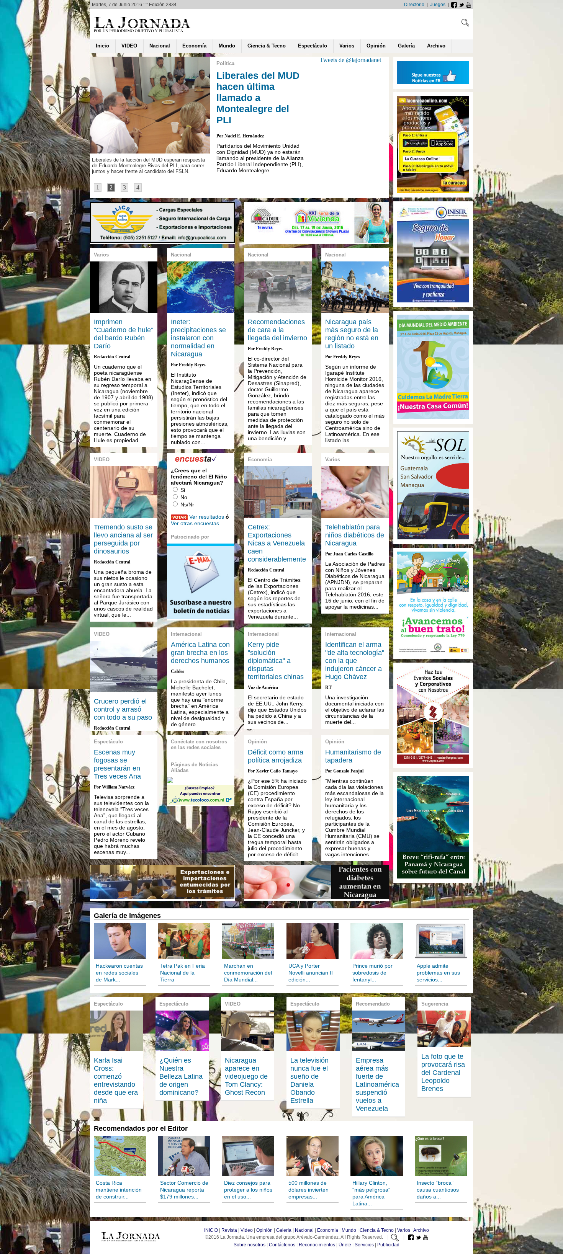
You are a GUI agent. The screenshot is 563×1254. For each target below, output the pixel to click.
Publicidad (388, 1244)
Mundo (349, 1230)
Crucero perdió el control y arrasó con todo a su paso (123, 709)
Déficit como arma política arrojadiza (275, 756)
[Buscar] (465, 24)
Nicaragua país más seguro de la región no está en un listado (351, 334)
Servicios (364, 1244)
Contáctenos (282, 1244)
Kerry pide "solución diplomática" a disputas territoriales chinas (276, 661)
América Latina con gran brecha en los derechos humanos (200, 653)
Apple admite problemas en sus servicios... (438, 973)
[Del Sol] (433, 418)
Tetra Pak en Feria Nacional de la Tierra (182, 973)
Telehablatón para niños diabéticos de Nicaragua (354, 535)
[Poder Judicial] (433, 653)
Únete (345, 1244)
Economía (327, 1230)
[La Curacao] (433, 191)
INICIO (211, 1230)
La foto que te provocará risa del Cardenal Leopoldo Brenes (443, 1072)
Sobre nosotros (249, 1244)
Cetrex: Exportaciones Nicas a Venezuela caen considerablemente (277, 543)
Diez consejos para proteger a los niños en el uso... (248, 1190)
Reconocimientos (317, 1244)
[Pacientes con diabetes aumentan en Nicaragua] (316, 897)
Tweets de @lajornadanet (350, 60)
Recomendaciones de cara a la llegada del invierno (277, 330)
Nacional (304, 1230)
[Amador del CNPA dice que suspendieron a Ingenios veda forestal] (316, 240)
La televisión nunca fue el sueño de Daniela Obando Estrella (309, 1080)
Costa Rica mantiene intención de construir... (119, 1190)
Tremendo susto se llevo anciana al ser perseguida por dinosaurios (123, 539)
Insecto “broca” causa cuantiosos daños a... (438, 1190)
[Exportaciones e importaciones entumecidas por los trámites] (162, 897)
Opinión (264, 1230)
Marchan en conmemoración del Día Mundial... (248, 973)
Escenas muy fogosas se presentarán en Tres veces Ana (117, 764)
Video (247, 1230)
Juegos (437, 4)
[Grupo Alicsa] (162, 240)
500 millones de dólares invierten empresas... (308, 1190)
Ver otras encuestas (195, 523)
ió (376, 46)
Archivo (421, 1230)
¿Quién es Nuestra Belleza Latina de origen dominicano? (181, 1076)
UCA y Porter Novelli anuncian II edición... (310, 973)
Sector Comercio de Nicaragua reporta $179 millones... (184, 1190)
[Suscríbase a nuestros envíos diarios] (200, 617)
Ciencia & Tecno (377, 1230)
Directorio (414, 4)
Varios (403, 1230)
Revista (229, 1230)
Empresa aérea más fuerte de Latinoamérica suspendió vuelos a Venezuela (377, 1084)
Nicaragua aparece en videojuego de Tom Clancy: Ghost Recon (246, 1076)
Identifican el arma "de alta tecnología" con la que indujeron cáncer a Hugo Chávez (354, 661)
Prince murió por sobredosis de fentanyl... (372, 973)
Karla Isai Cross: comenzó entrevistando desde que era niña (116, 1080)
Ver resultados (206, 517)
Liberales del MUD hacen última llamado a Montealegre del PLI (258, 97)
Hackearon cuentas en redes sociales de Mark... (119, 973)
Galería (283, 1230)
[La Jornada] (142, 32)
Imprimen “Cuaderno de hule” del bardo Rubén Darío (123, 334)
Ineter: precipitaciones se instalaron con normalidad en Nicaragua (198, 338)
